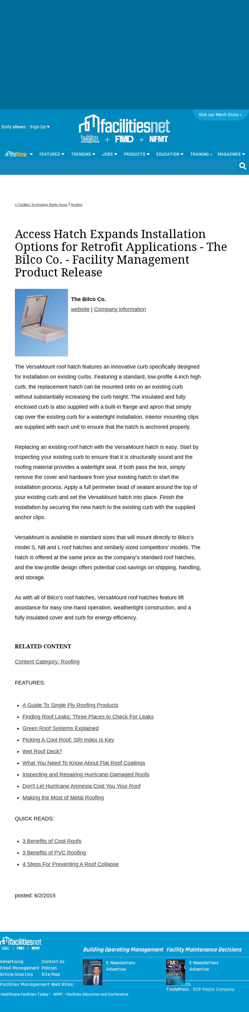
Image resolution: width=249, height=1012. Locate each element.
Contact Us (53, 961)
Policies (49, 968)
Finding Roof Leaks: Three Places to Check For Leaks (88, 717)
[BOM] (90, 142)
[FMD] (124, 141)
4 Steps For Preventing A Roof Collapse (70, 864)
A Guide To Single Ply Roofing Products (70, 705)
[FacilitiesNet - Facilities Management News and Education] (124, 124)
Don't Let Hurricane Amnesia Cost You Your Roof (81, 786)
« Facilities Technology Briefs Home (41, 204)
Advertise (116, 969)
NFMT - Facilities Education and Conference (90, 994)
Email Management (19, 968)
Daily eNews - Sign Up (24, 127)
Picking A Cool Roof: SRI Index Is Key (68, 740)
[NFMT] (159, 140)
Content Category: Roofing (47, 662)
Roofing (76, 204)
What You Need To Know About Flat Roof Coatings (83, 763)
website (80, 309)
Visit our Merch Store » (220, 115)
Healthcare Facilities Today (24, 994)
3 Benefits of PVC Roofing (54, 853)
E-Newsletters (120, 963)
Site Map (51, 974)
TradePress (177, 989)
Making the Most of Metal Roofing (63, 798)
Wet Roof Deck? (42, 751)
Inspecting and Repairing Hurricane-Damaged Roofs (85, 774)
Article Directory (16, 974)
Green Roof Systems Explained (60, 728)
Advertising (11, 961)
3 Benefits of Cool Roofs (51, 841)
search (243, 166)
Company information (120, 309)
